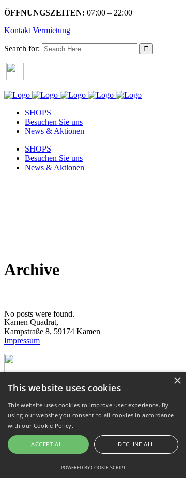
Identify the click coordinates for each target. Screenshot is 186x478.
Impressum (22, 340)
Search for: (22, 48)
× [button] (177, 381)
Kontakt (17, 30)
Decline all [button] (136, 444)
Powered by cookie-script (93, 467)
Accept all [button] (48, 444)
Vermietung (51, 30)
